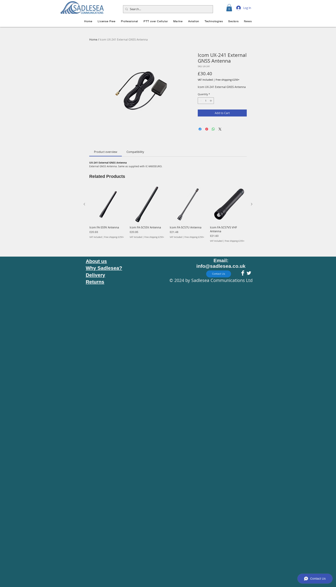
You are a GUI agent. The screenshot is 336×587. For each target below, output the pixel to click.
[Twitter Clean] (248, 273)
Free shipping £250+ (227, 79)
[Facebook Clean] (242, 273)
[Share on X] (220, 129)
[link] (105, 152)
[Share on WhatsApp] (213, 129)
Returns (95, 282)
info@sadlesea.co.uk (221, 266)
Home (93, 39)
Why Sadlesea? (104, 268)
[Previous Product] (84, 204)
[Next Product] (252, 204)
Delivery (95, 275)
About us (96, 261)
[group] (168, 214)
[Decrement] (200, 101)
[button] (229, 7)
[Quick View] (107, 204)
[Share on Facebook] (200, 129)
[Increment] (211, 101)
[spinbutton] (206, 101)
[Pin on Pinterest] (207, 129)
